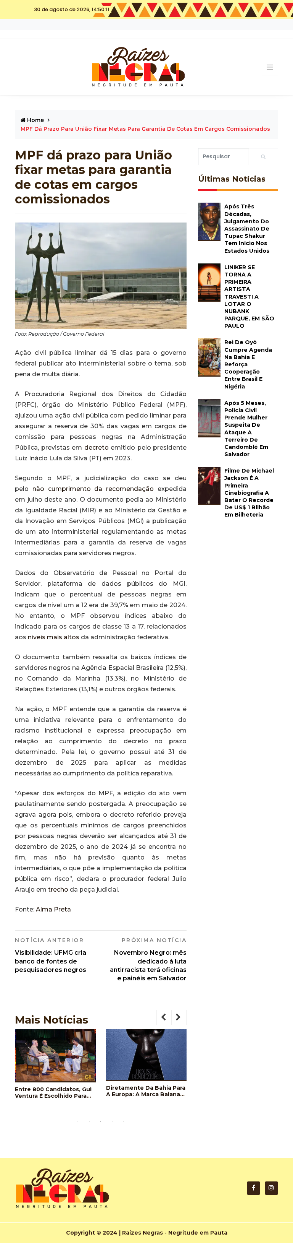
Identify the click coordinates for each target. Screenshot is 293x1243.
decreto (96, 447)
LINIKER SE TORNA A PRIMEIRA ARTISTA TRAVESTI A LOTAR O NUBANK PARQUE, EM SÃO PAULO (249, 297)
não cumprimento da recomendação (93, 488)
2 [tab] (89, 1121)
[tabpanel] (55, 1066)
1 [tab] (78, 1121)
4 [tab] (112, 1121)
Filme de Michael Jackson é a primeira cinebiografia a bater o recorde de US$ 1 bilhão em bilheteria (249, 492)
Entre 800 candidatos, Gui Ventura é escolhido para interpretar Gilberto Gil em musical (53, 1099)
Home (35, 120)
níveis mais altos (53, 637)
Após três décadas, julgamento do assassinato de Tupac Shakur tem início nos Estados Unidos (246, 228)
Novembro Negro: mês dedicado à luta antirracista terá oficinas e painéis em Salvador (148, 959)
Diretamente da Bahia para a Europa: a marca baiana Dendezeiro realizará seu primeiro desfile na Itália (145, 1097)
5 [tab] (123, 1121)
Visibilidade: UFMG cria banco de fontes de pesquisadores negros (50, 955)
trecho (58, 889)
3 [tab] (101, 1121)
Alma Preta (52, 909)
